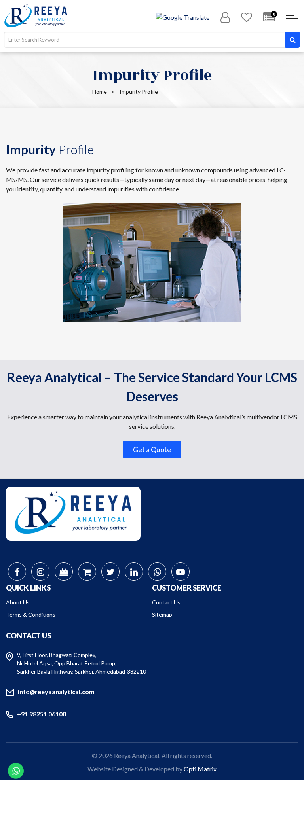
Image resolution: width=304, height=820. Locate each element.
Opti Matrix (200, 769)
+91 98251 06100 (41, 714)
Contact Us (166, 602)
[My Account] (225, 18)
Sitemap (162, 614)
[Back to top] (288, 780)
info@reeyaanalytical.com (56, 691)
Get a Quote (152, 449)
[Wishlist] (246, 18)
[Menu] (292, 19)
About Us (18, 602)
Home (99, 91)
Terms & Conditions (30, 614)
